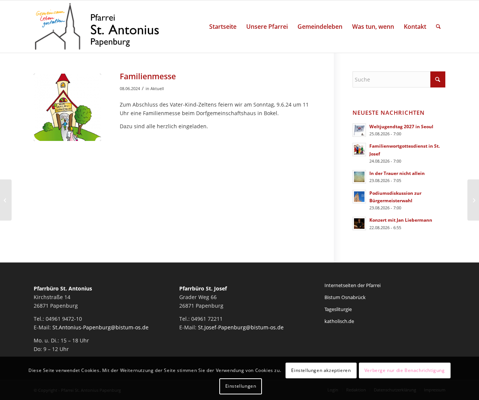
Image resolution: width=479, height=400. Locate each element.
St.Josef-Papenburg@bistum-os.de (241, 327)
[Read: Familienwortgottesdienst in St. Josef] (359, 149)
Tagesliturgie (338, 309)
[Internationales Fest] (6, 200)
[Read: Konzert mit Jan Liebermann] (359, 223)
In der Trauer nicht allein (397, 173)
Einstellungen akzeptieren (321, 370)
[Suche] (438, 26)
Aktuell (157, 88)
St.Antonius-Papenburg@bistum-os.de (100, 327)
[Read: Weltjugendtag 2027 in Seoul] (359, 130)
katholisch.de (339, 321)
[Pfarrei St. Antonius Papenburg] (97, 26)
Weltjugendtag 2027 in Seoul (401, 126)
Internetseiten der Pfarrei (352, 285)
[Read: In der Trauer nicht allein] (359, 177)
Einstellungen (240, 386)
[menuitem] (222, 26)
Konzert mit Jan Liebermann (400, 220)
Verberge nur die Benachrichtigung (404, 370)
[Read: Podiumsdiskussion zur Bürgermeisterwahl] (359, 196)
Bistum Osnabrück (345, 297)
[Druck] (67, 107)
